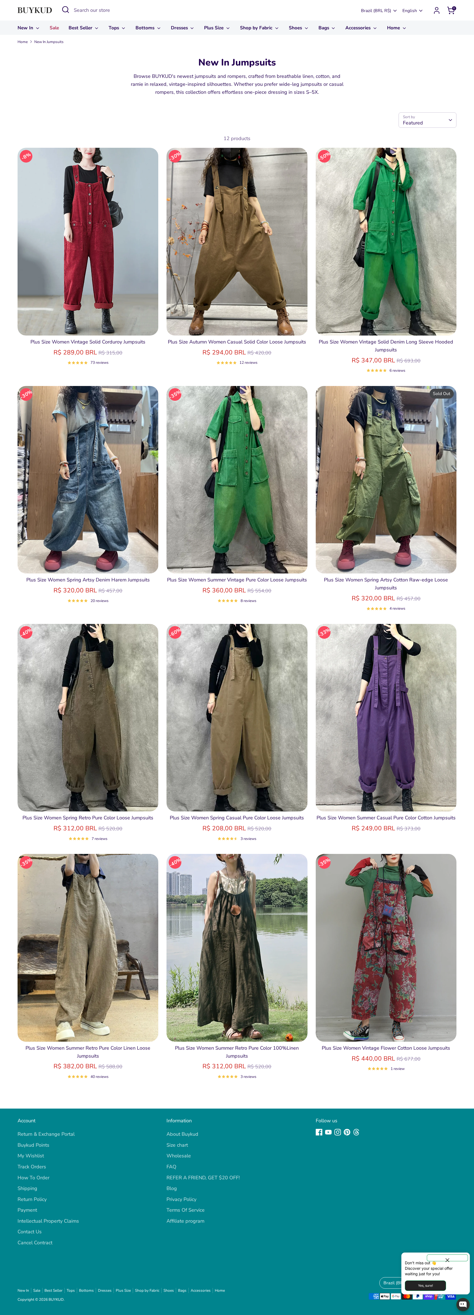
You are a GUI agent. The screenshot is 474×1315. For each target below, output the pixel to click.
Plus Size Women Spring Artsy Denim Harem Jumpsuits (88, 579)
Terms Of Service (186, 1210)
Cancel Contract (35, 1242)
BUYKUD (56, 1299)
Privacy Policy (181, 1199)
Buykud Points (33, 1145)
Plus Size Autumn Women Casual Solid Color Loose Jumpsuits (237, 342)
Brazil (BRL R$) (376, 11)
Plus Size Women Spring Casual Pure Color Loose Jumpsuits (237, 817)
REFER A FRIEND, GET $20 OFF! (203, 1177)
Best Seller (81, 28)
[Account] (436, 10)
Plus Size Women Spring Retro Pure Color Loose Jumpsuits (87, 817)
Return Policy (32, 1199)
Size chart (177, 1145)
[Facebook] (319, 1132)
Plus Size (214, 28)
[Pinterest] (347, 1132)
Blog (172, 1188)
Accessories (358, 28)
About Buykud (182, 1134)
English (409, 11)
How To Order (33, 1177)
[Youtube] (328, 1132)
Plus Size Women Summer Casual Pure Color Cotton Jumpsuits (386, 817)
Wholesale (179, 1155)
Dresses (180, 28)
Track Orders (32, 1166)
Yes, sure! (425, 1285)
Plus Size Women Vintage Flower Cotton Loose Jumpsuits (386, 1048)
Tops (114, 28)
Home (394, 28)
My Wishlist (31, 1155)
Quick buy (88, 326)
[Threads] (356, 1132)
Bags (324, 28)
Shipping (27, 1188)
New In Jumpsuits (49, 41)
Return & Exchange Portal (46, 1134)
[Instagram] (337, 1132)
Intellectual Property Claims (48, 1221)
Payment (27, 1210)
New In (26, 28)
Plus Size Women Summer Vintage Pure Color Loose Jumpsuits (237, 579)
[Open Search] (65, 9)
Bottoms (146, 28)
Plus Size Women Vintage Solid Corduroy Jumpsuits (87, 342)
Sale (54, 28)
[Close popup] (447, 1258)
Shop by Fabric (257, 28)
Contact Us (30, 1231)
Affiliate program (185, 1221)
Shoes (296, 28)
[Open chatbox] (463, 1304)
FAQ (171, 1166)
